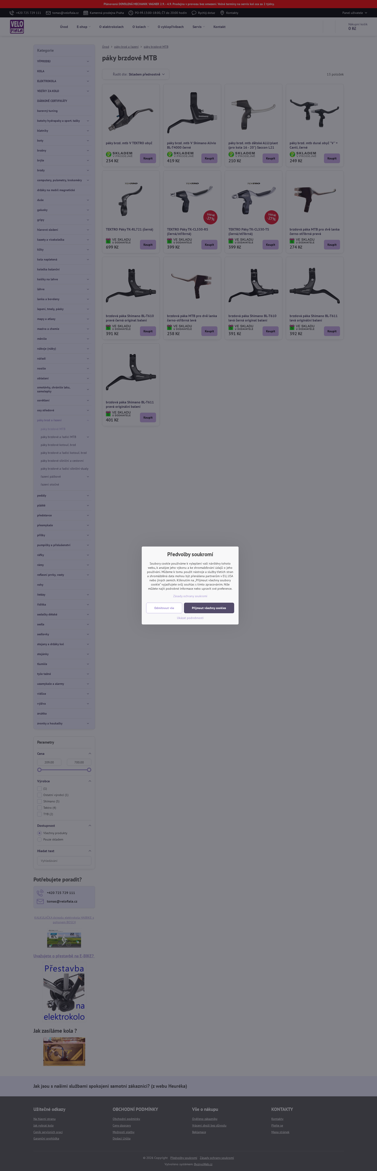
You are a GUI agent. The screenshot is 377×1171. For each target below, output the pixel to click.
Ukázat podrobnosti (190, 618)
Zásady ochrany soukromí (190, 596)
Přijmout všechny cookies (209, 608)
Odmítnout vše (164, 608)
